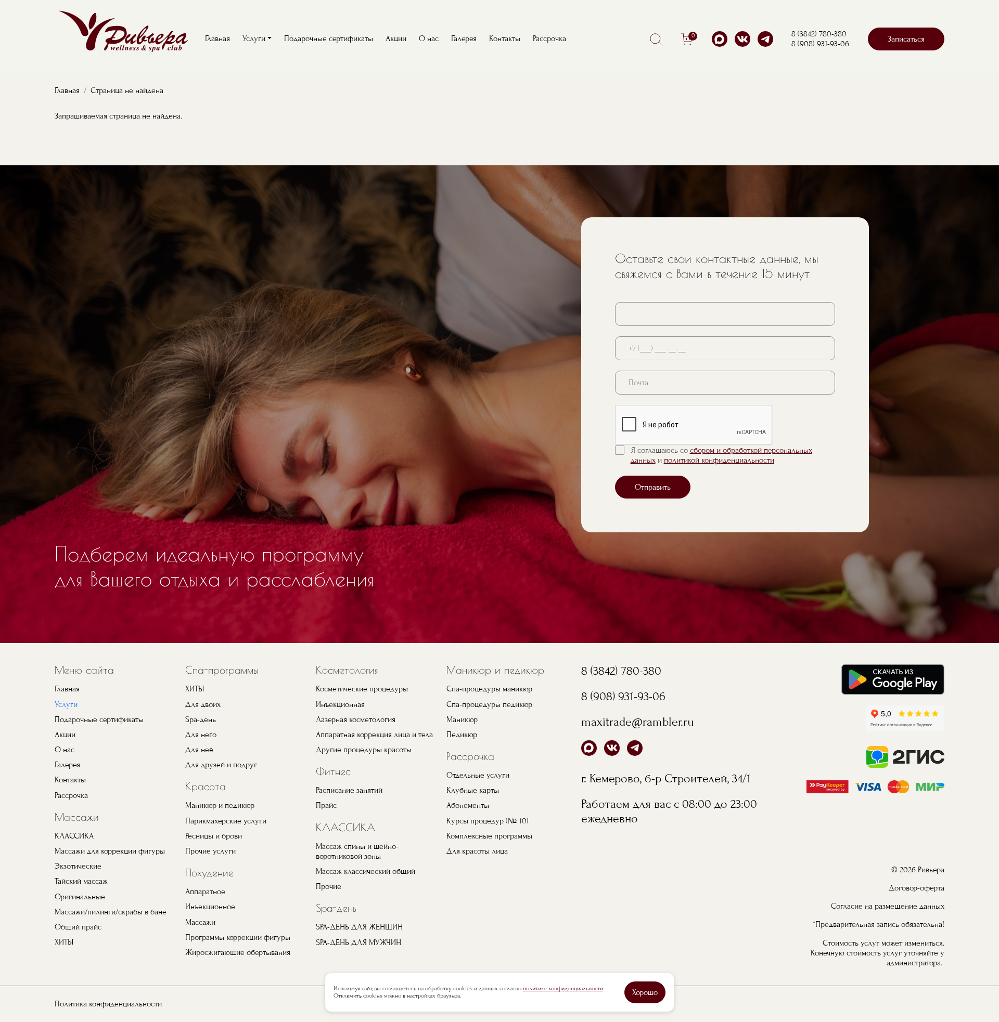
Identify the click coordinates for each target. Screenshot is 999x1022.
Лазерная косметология (355, 719)
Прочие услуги (210, 851)
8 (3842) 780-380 (819, 33)
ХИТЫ (64, 942)
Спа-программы (222, 670)
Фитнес (333, 771)
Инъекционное (210, 906)
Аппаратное (205, 891)
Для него (200, 734)
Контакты (504, 38)
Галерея (464, 38)
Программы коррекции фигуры (237, 937)
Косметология (347, 670)
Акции (396, 38)
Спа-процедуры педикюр (489, 704)
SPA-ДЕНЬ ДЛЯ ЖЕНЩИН (359, 927)
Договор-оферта (916, 888)
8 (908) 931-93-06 (820, 43)
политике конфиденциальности (563, 988)
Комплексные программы (489, 836)
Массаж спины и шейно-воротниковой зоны (357, 851)
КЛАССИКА (74, 836)
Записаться (906, 39)
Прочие (328, 886)
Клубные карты (472, 790)
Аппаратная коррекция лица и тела (374, 734)
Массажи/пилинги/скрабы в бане (110, 911)
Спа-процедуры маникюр (489, 688)
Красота (205, 786)
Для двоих (203, 704)
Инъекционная (340, 704)
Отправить (653, 487)
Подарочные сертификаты (328, 38)
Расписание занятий (349, 790)
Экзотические (78, 866)
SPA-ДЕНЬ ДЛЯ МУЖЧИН (358, 942)
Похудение (209, 873)
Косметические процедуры (362, 688)
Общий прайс (78, 927)
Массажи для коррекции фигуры (110, 851)
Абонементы (467, 805)
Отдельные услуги (477, 775)
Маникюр (462, 719)
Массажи (77, 817)
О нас (429, 38)
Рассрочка (549, 38)
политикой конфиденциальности (719, 460)
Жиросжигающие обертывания (237, 952)
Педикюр (461, 734)
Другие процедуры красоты (364, 749)
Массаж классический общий (365, 871)
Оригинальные (80, 896)
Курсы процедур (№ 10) (487, 821)
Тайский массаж (81, 881)
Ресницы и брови (213, 836)
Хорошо (645, 992)
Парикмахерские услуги (225, 821)
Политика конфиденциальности (108, 1003)
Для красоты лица (477, 851)
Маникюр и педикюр (219, 805)
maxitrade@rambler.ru (637, 722)
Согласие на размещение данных (887, 906)
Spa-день (200, 719)
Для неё (199, 749)
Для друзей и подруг (221, 764)
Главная (217, 38)
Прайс (326, 805)
